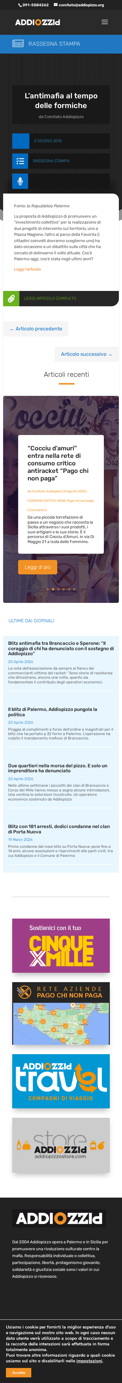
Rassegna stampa (54, 43)
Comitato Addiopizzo (64, 116)
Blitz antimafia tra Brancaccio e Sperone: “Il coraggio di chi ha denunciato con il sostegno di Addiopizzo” (61, 648)
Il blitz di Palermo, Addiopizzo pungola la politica (52, 712)
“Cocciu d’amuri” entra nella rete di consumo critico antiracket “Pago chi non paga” (58, 463)
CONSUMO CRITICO (42, 501)
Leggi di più (38, 567)
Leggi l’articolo (27, 269)
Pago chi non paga (80, 501)
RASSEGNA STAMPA (51, 160)
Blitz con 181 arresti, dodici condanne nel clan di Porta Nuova (59, 829)
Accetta (18, 1372)
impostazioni (89, 1361)
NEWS (61, 501)
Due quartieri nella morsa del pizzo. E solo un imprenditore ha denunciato (57, 768)
